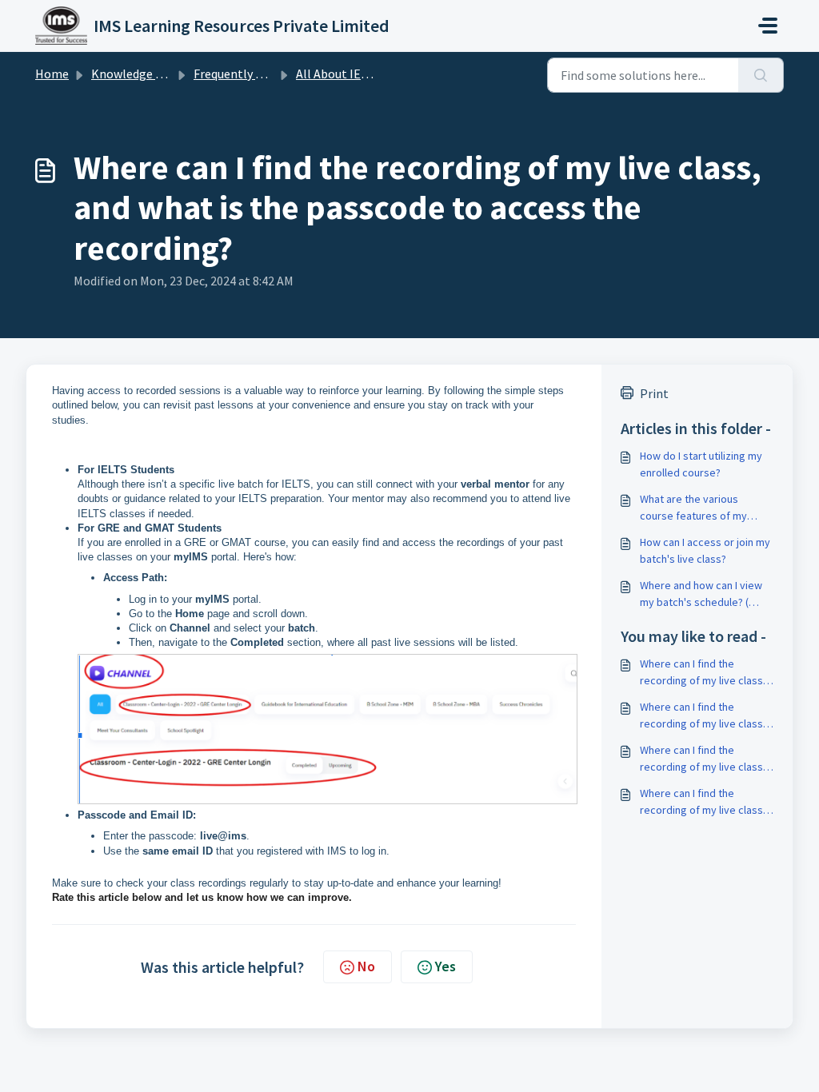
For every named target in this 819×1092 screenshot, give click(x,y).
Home (52, 74)
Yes (445, 966)
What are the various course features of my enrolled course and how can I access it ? (699, 508)
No (366, 966)
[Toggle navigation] (768, 25)
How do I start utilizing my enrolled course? (701, 464)
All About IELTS (337, 74)
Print (654, 393)
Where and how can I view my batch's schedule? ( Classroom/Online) (701, 594)
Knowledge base (136, 74)
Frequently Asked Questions (270, 74)
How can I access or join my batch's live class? (705, 550)
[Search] (761, 75)
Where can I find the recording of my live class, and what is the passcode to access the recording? (703, 672)
